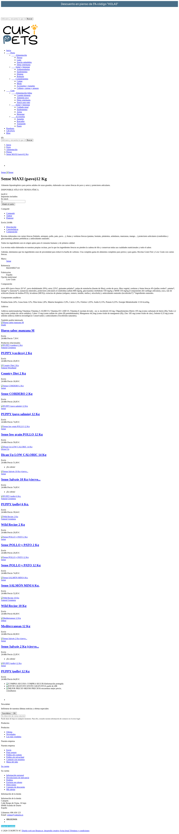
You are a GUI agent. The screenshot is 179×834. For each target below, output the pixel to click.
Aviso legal (65, 831)
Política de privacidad (15, 757)
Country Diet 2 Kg (13, 373)
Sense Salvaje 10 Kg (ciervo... (20, 479)
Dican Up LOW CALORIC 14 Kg (23, 454)
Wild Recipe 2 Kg (13, 524)
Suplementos (22, 72)
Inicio (8, 50)
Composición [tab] (11, 232)
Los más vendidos (13, 737)
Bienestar (21, 114)
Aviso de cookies (8, 826)
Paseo (19, 126)
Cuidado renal (22, 107)
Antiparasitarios (23, 69)
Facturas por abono (14, 782)
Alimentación (19, 55)
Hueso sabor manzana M (17, 330)
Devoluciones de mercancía (17, 778)
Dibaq (3, 620)
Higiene (20, 74)
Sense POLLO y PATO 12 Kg (21, 565)
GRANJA (10, 131)
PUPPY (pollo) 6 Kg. (15, 504)
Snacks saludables (24, 62)
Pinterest (9, 218)
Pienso (19, 57)
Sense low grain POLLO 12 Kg (22, 434)
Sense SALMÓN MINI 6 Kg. (20, 585)
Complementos (20, 79)
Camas (19, 81)
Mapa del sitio (12, 762)
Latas (19, 60)
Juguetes (20, 119)
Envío (8, 750)
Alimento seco (23, 98)
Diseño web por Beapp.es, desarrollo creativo (40, 831)
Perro (10, 53)
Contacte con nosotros (15, 759)
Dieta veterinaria (23, 65)
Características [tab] (12, 229)
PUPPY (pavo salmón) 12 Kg (20, 414)
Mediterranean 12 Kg (15, 626)
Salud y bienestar (21, 67)
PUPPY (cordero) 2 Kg (16, 353)
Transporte (21, 124)
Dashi (3, 325)
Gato (10, 91)
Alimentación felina (22, 93)
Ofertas (9, 732)
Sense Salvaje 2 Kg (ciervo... (20, 646)
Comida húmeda (23, 95)
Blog (8, 133)
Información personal (15, 775)
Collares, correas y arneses (28, 88)
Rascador (21, 121)
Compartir (10, 213)
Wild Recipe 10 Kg (13, 605)
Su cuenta (5, 766)
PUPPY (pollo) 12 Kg (15, 671)
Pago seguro (11, 752)
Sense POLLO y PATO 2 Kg (20, 545)
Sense (3, 172)
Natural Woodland (8, 368)
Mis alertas (10, 789)
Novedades (11, 734)
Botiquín (20, 76)
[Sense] (9, 172)
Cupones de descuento (15, 787)
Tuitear (9, 216)
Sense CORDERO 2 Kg (16, 393)
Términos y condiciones (79, 831)
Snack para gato (23, 102)
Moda (19, 83)
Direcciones (11, 785)
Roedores (10, 128)
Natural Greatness (8, 347)
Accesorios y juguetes (26, 86)
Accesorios (18, 116)
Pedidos (9, 780)
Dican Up (5, 449)
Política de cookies (14, 755)
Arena (19, 112)
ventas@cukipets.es (15, 815)
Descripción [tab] (11, 227)
